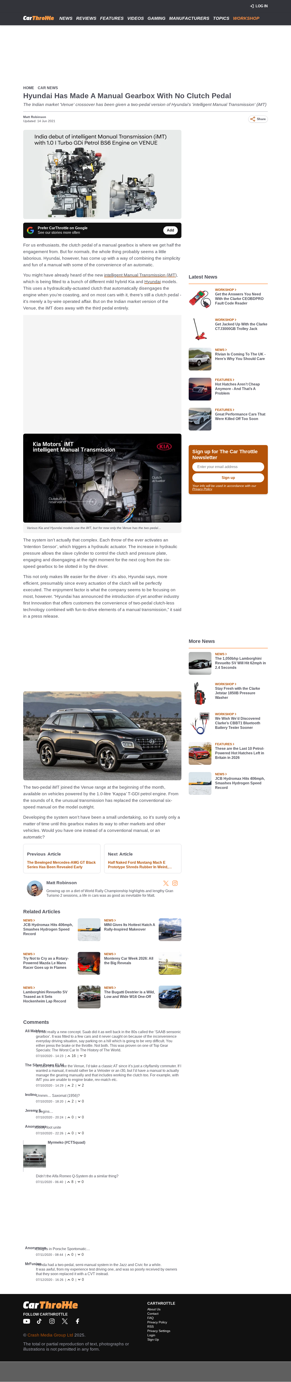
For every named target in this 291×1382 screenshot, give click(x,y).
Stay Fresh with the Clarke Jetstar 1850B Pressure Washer (237, 693)
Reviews (86, 18)
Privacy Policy (202, 489)
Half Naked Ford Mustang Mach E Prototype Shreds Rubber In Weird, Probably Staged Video (138, 865)
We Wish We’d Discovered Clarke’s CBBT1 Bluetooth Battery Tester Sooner (237, 723)
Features (112, 18)
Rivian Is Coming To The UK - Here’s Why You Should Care (240, 356)
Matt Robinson (34, 117)
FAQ (150, 1317)
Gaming (157, 18)
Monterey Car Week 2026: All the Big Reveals (128, 961)
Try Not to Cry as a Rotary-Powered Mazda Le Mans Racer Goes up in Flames (46, 963)
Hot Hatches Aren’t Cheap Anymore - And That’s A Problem (237, 388)
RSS (150, 1326)
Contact (152, 1313)
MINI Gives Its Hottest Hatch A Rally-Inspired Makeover (129, 927)
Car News (48, 88)
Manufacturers (189, 18)
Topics (221, 18)
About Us (154, 1309)
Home (28, 88)
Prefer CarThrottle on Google (63, 228)
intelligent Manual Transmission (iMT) (140, 275)
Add (170, 230)
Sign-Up (153, 1339)
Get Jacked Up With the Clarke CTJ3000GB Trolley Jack (241, 326)
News (66, 18)
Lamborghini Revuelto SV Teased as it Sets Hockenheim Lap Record (45, 996)
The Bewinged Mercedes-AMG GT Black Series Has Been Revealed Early (61, 865)
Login (151, 1335)
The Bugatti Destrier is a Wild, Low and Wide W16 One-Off (129, 994)
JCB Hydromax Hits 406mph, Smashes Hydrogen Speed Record (48, 929)
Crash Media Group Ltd (50, 1335)
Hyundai (152, 281)
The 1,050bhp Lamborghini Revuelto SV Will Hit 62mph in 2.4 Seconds (240, 663)
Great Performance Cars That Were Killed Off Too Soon (240, 416)
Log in (262, 6)
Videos (135, 18)
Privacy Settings (158, 1330)
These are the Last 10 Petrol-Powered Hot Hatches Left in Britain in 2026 (239, 753)
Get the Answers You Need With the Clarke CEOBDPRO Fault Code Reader (239, 298)
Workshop (246, 18)
